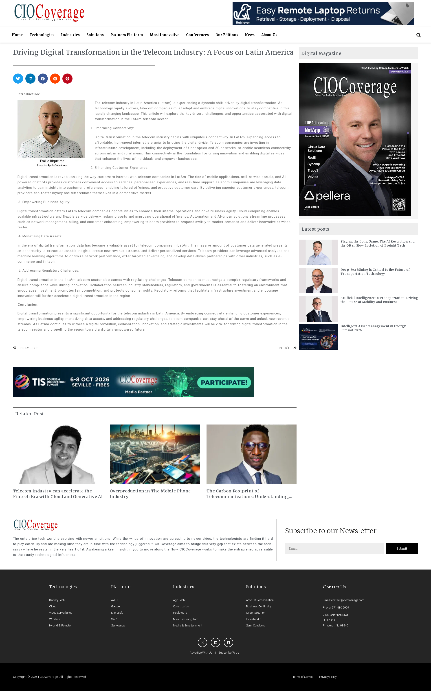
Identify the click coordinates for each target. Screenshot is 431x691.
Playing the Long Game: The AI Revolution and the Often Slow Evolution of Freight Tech (378, 243)
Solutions (95, 35)
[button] (418, 35)
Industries (70, 35)
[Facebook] (228, 642)
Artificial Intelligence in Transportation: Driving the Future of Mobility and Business (379, 300)
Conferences (197, 35)
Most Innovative (164, 35)
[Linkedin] (215, 642)
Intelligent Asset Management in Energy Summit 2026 (373, 328)
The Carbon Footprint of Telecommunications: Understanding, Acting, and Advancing (248, 493)
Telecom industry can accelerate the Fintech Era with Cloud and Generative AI (58, 493)
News (250, 35)
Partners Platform (126, 35)
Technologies (41, 35)
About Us (269, 35)
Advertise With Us (201, 652)
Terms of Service (303, 676)
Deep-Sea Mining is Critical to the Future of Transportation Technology (375, 272)
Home (17, 35)
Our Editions (227, 35)
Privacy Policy (327, 676)
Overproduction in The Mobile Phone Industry (150, 493)
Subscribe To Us (228, 652)
